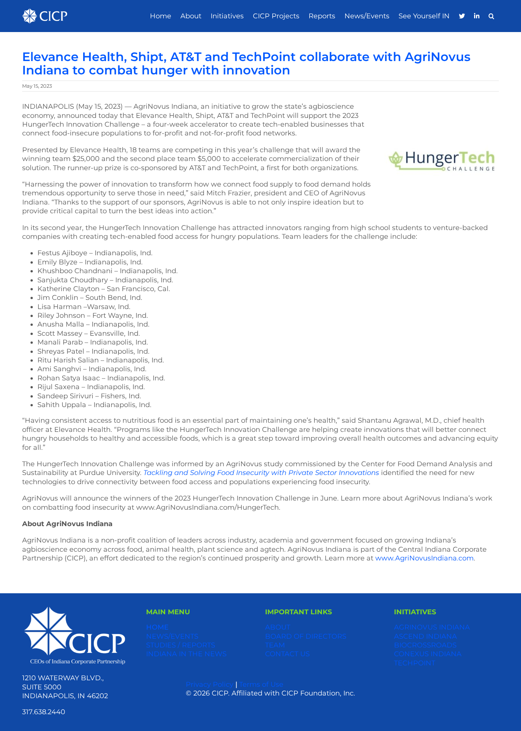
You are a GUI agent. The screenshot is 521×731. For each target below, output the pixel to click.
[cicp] (44, 12)
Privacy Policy (209, 684)
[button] (491, 16)
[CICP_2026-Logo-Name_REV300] (74, 608)
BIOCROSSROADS (425, 645)
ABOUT (277, 627)
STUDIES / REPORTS (180, 645)
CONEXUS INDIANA (428, 654)
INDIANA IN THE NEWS (186, 654)
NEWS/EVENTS (172, 636)
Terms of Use (261, 684)
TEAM (275, 645)
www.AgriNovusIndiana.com (424, 558)
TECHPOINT (414, 663)
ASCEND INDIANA (425, 636)
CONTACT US (287, 654)
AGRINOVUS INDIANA (432, 627)
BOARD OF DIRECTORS (305, 636)
